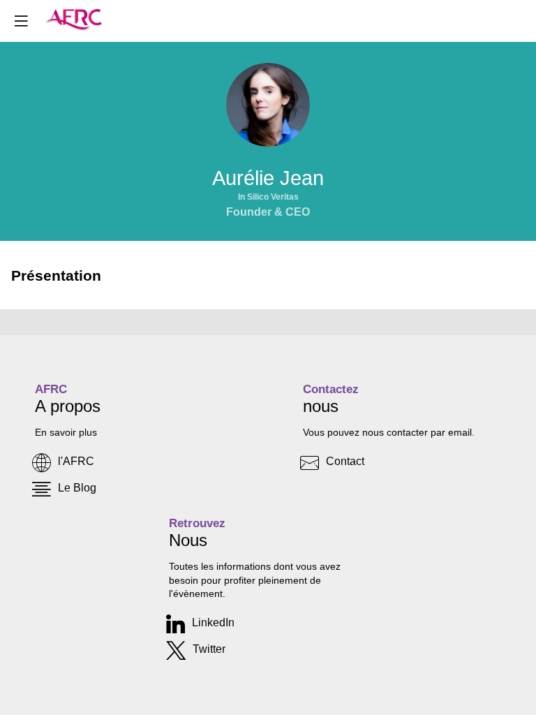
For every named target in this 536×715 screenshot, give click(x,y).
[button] (21, 21)
